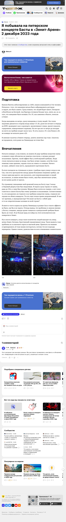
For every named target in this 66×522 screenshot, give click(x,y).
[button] (63, 1)
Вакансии (4, 512)
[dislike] (14, 357)
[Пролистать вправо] (63, 255)
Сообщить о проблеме (15, 512)
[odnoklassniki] (19, 505)
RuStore (55, 503)
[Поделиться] (17, 38)
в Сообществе (22, 44)
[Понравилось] (5, 422)
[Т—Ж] (12, 9)
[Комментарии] (7, 422)
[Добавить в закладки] (7, 318)
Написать (6, 287)
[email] (3, 505)
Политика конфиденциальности (11, 514)
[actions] (17, 357)
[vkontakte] (9, 505)
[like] (9, 357)
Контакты (33, 512)
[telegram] (6, 505)
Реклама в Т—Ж (41, 512)
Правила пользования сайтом (30, 514)
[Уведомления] (50, 8)
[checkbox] (61, 8)
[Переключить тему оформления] (54, 8)
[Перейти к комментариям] (16, 439)
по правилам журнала (29, 335)
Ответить (4, 357)
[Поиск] (46, 8)
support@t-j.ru (12, 497)
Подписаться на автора (11, 314)
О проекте (26, 512)
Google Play (45, 503)
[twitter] (13, 505)
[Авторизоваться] (57, 8)
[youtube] (16, 505)
